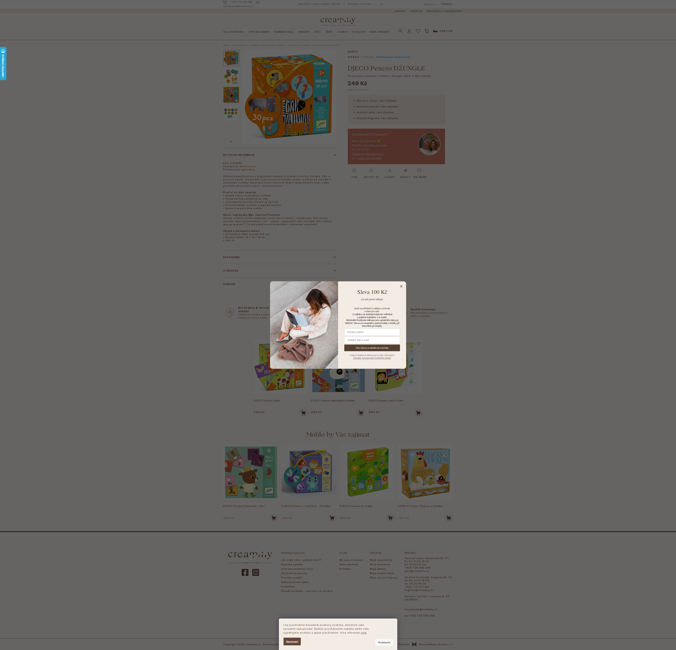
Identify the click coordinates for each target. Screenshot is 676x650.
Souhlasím (384, 642)
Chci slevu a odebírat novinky (372, 347)
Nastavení (292, 641)
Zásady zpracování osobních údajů (372, 357)
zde (364, 632)
